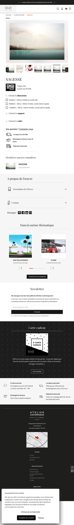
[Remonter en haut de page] (72, 467)
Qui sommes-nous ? (35, 457)
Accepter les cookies (26, 518)
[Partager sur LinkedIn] (26, 212)
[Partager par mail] (30, 212)
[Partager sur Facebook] (23, 212)
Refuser (41, 518)
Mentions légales (34, 472)
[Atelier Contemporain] (8, 9)
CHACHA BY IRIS (19, 15)
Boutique (32, 460)
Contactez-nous (26, 129)
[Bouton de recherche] (57, 8)
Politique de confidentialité (30, 512)
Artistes (32, 480)
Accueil (8, 15)
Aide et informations (37, 466)
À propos (37, 452)
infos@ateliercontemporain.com (37, 423)
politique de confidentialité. (41, 316)
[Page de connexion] (62, 8)
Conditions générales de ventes (36, 474)
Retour (8, 18)
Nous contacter (34, 469)
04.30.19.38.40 (37, 426)
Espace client (37, 486)
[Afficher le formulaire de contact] (72, 470)
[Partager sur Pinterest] (19, 212)
